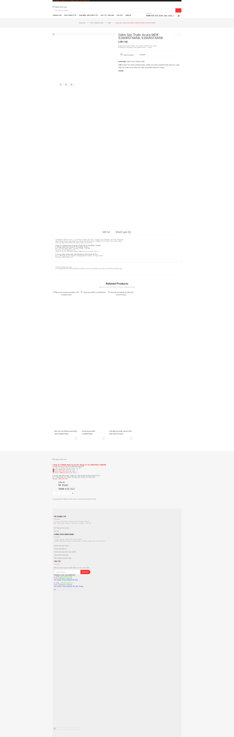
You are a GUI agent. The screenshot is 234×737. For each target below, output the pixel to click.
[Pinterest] (133, 71)
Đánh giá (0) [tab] (123, 232)
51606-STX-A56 (151, 65)
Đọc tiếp (76, 438)
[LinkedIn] (141, 71)
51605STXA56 (140, 65)
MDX (109, 23)
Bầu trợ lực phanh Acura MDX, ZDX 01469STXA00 (65, 432)
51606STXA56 (163, 65)
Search (178, 10)
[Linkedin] (68, 493)
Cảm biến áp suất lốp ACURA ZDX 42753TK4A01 (120, 432)
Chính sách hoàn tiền (61, 555)
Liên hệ (56, 531)
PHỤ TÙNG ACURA (96, 23)
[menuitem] (57, 15)
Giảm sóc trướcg (158, 67)
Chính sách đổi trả (60, 549)
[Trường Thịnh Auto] (60, 7)
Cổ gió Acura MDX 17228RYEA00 (88, 432)
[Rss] (72, 493)
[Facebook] (126, 71)
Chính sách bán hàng (61, 546)
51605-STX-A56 (128, 65)
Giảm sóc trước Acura (125, 67)
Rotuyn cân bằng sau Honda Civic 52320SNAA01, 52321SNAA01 (177, 35)
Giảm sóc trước (174, 65)
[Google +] (137, 71)
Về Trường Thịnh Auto (61, 528)
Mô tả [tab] (106, 232)
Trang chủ (82, 23)
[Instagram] (59, 493)
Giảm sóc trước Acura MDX (143, 67)
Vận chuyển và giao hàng (62, 558)
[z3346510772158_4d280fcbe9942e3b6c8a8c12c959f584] (73, 152)
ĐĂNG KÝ (85, 572)
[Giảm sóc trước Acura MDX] (84, 56)
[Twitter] (130, 71)
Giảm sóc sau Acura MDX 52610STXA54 (180, 35)
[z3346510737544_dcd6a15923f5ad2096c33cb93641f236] (67, 86)
